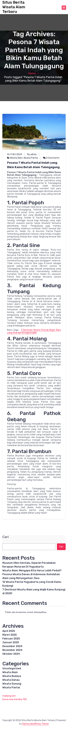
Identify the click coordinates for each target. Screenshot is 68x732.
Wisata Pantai (31, 158)
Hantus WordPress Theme (35, 723)
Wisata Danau (11, 679)
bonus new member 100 (14, 699)
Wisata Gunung (11, 683)
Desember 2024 (12, 646)
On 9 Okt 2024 (14, 154)
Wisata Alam (16, 158)
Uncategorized (11, 668)
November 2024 (12, 650)
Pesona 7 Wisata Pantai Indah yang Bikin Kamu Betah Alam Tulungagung (33, 165)
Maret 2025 (9, 634)
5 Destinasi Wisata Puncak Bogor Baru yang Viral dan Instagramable (34, 331)
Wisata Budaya (11, 676)
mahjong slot (9, 696)
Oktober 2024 (11, 653)
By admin (32, 154)
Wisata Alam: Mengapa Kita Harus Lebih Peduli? (32, 570)
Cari (5, 537)
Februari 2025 (11, 638)
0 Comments (52, 158)
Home (32, 73)
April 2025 (8, 630)
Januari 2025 (10, 642)
